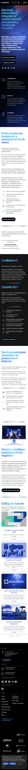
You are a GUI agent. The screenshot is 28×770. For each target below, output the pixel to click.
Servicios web (5, 709)
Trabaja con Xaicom (9, 62)
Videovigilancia (6, 707)
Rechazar (13, 763)
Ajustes (19, 763)
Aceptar (5, 763)
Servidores (4, 701)
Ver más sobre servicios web (11, 490)
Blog (2, 715)
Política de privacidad (15, 697)
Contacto (4, 712)
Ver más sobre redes (8, 219)
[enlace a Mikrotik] (21, 746)
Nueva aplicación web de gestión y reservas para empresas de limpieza (14, 558)
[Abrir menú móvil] (25, 2)
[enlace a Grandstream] (7, 735)
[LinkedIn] (5, 68)
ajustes (23, 761)
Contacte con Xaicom (9, 57)
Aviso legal (15, 700)
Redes (3, 699)
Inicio (3, 696)
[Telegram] (11, 68)
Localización (6, 660)
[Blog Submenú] (5, 714)
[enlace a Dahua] (7, 740)
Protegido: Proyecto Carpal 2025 (14, 531)
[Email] (14, 68)
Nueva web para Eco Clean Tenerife (14, 592)
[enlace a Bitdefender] (7, 751)
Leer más (14, 539)
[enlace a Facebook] (2, 689)
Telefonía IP (4, 704)
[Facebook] (2, 68)
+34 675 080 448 (10, 668)
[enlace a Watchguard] (21, 735)
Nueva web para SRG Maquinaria (14, 623)
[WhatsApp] (8, 68)
